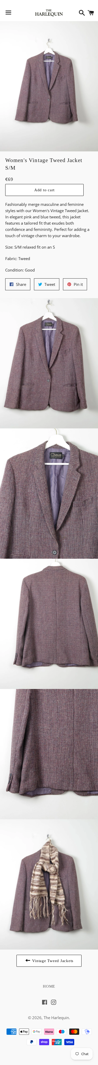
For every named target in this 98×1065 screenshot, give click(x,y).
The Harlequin (56, 1017)
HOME (49, 986)
